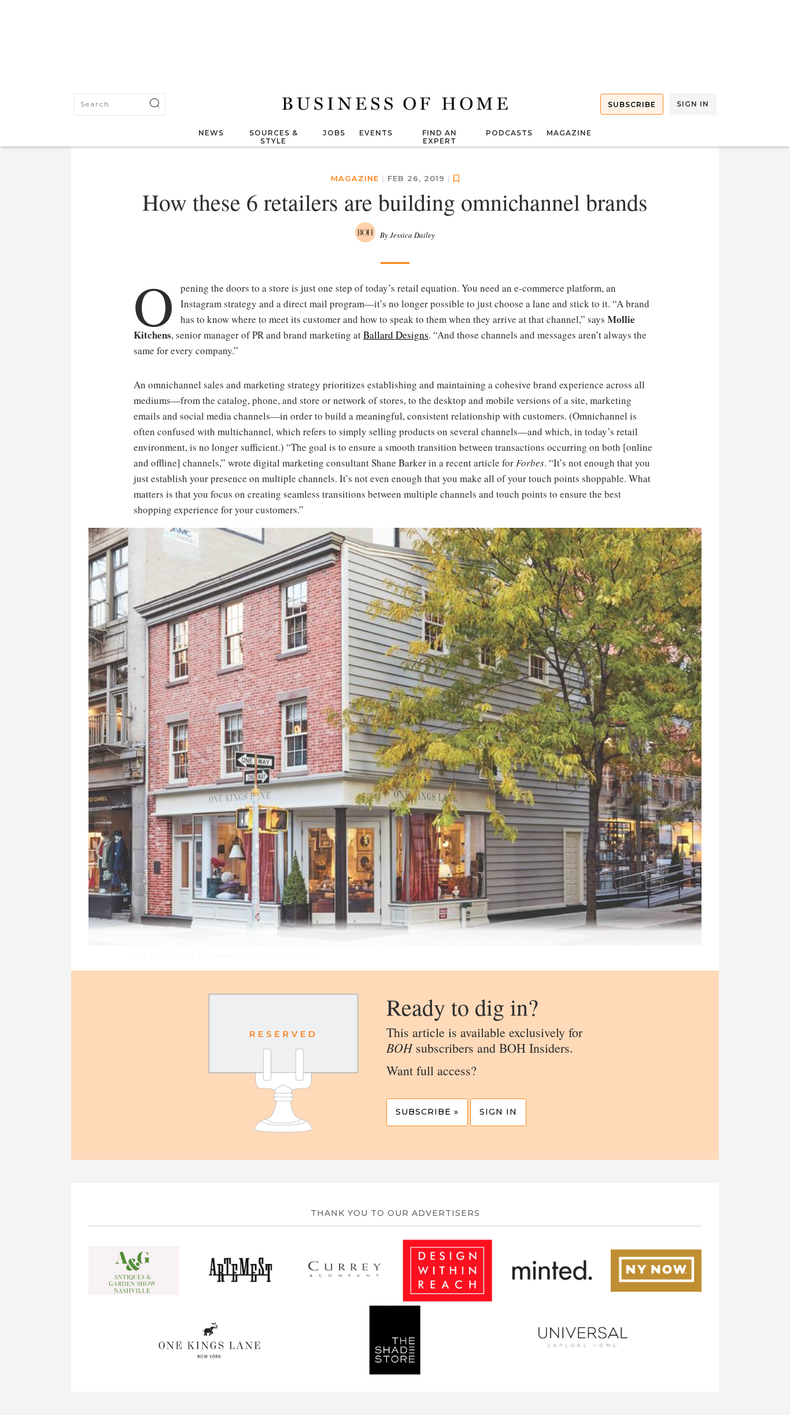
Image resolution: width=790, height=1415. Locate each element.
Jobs (334, 132)
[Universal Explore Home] (581, 1339)
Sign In (693, 104)
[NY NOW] (656, 1270)
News (211, 132)
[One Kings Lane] (209, 1339)
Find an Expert (439, 136)
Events (376, 132)
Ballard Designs (396, 334)
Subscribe (632, 104)
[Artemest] (238, 1270)
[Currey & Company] (342, 1270)
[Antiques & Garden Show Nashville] (133, 1270)
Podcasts (509, 132)
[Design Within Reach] (447, 1270)
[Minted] (552, 1270)
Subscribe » (427, 1112)
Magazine (569, 132)
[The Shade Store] (395, 1339)
